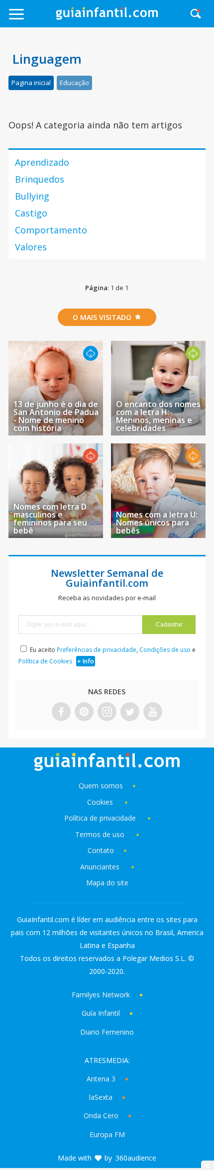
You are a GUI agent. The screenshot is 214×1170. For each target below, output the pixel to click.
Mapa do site (107, 882)
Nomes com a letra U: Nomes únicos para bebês (157, 522)
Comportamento (51, 229)
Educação (74, 82)
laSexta (100, 1097)
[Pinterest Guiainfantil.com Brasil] (84, 712)
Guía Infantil (101, 1013)
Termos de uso (99, 834)
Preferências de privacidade (96, 649)
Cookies (101, 802)
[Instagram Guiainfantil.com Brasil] (107, 712)
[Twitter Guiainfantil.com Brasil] (129, 712)
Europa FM (107, 1134)
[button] (30, 18)
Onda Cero (101, 1115)
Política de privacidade (101, 818)
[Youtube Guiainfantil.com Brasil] (152, 712)
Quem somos (101, 785)
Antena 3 (101, 1078)
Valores (31, 246)
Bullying (32, 196)
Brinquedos (39, 179)
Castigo (31, 213)
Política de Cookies (45, 661)
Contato (101, 850)
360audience (135, 1158)
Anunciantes (99, 866)
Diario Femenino (107, 1032)
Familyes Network (101, 994)
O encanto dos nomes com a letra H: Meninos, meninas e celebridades (158, 416)
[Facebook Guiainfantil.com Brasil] (61, 712)
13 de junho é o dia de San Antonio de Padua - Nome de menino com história (56, 416)
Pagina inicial (31, 82)
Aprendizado (42, 162)
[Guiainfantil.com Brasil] (107, 17)
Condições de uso (165, 649)
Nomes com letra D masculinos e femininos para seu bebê (50, 518)
